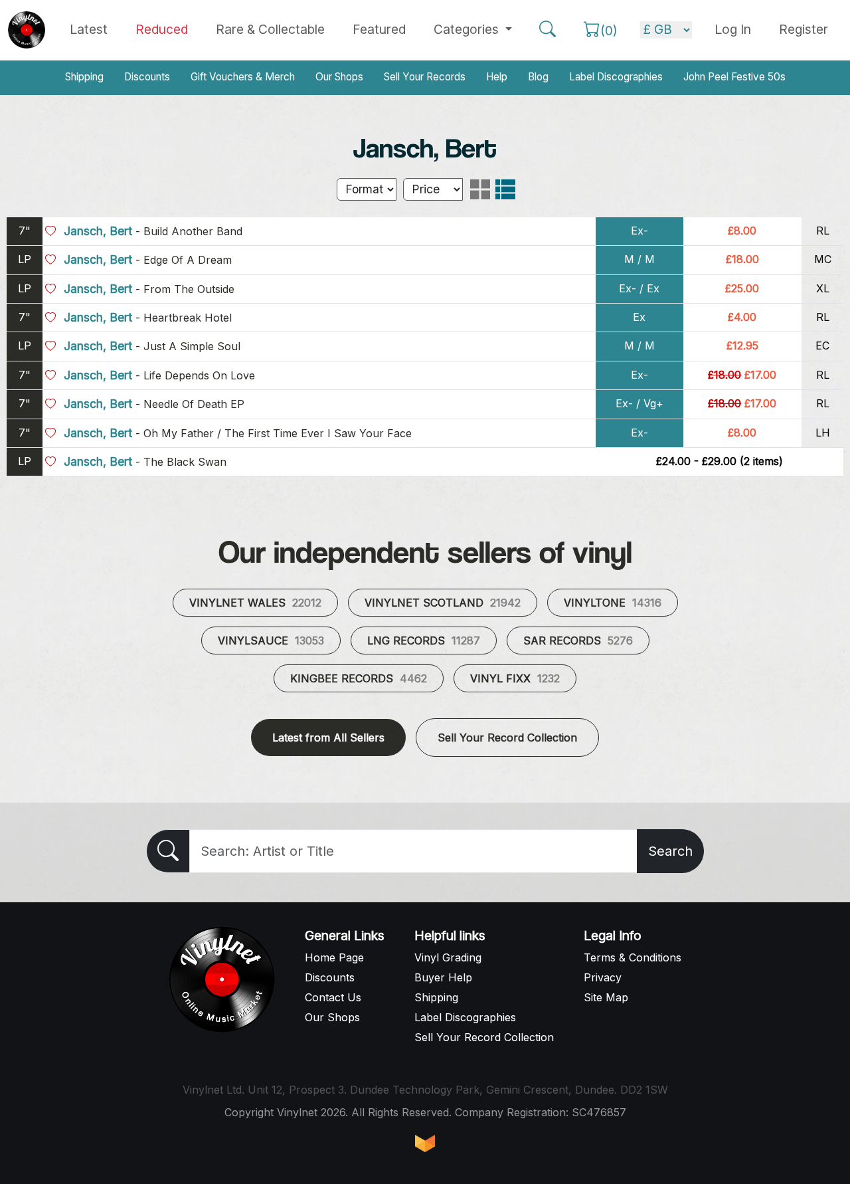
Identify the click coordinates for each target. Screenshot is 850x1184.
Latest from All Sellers (328, 737)
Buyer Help (443, 977)
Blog (538, 76)
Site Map (606, 997)
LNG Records (423, 640)
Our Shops (339, 76)
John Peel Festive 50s (734, 76)
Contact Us (333, 997)
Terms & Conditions (632, 957)
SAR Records (578, 640)
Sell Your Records (425, 76)
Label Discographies (616, 76)
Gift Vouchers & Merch (243, 76)
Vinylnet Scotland (443, 602)
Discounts (147, 76)
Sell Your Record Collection (507, 737)
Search (670, 851)
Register (803, 29)
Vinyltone (612, 602)
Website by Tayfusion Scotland (425, 1143)
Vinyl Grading (447, 957)
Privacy (603, 977)
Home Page (334, 957)
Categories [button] (468, 29)
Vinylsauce (271, 640)
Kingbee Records (358, 678)
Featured (379, 29)
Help (496, 76)
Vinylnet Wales (255, 602)
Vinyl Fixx (515, 678)
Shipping (84, 76)
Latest (89, 29)
